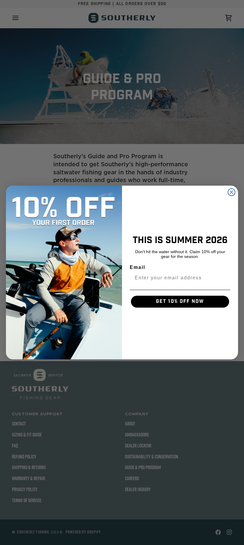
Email (137, 267)
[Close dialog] (231, 192)
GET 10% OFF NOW (180, 301)
